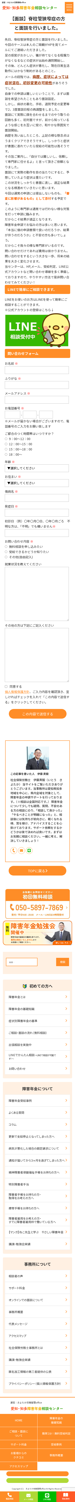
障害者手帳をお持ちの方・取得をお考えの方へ (25, 1196)
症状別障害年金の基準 (23, 1021)
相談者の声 (16, 1276)
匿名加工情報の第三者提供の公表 (30, 1372)
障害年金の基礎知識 (21, 1009)
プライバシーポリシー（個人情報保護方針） (35, 1384)
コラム (13, 1124)
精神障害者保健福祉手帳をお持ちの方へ (34, 1172)
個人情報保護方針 (17, 691)
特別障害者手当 (19, 1184)
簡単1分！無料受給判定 (56, 1433)
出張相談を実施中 (20, 1045)
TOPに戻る (36, 870)
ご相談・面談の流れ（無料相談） (28, 1033)
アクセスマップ (17, 1336)
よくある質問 (16, 1113)
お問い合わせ (17, 1069)
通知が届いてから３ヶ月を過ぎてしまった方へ (37, 1160)
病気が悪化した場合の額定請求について (34, 1148)
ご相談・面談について (18, 1433)
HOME (18, 1420)
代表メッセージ (18, 1324)
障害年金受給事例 (20, 1101)
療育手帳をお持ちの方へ (24, 1208)
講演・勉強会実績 (19, 1244)
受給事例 (56, 1444)
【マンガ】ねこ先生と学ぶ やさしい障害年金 (36, 1232)
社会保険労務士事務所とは (26, 1348)
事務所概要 (16, 1312)
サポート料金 (17, 1288)
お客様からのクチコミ (19, 1455)
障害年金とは (17, 997)
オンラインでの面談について (26, 1300)
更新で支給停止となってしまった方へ (32, 1136)
